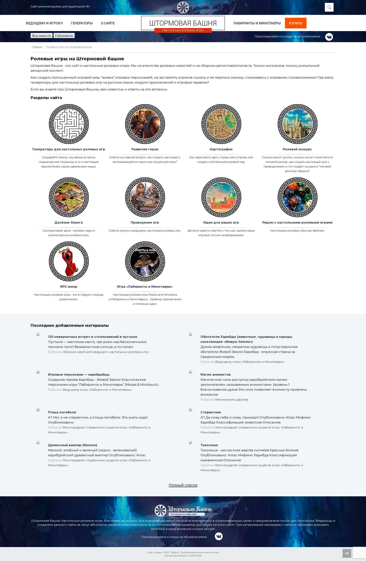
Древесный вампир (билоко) (72, 445)
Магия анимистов (216, 374)
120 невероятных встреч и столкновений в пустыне (92, 337)
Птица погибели (62, 412)
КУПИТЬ (295, 23)
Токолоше (209, 445)
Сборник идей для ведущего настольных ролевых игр (105, 352)
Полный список (183, 485)
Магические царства (231, 399)
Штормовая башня (183, 22)
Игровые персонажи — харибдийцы (79, 374)
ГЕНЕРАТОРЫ (82, 23)
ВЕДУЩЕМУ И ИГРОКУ (44, 23)
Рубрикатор (64, 35)
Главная (37, 47)
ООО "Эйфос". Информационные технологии (191, 552)
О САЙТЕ (108, 23)
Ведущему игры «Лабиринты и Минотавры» (249, 362)
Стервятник (211, 412)
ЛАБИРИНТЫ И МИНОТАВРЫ (257, 23)
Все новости (41, 35)
